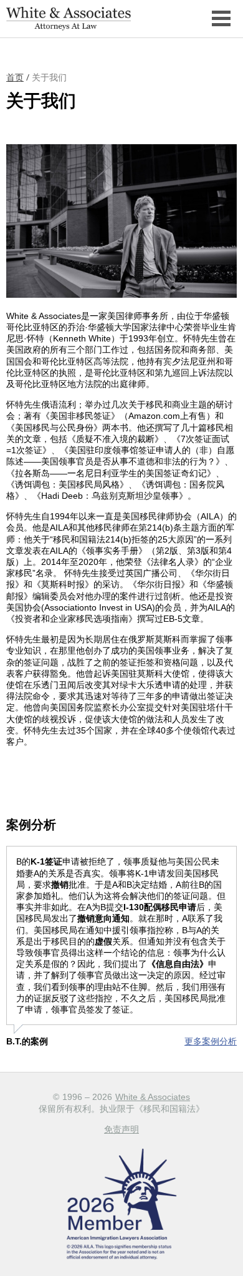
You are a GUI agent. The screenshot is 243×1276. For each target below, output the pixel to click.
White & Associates (152, 1097)
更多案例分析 (210, 1041)
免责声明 (121, 1129)
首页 (15, 77)
